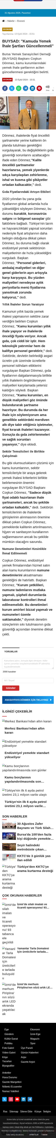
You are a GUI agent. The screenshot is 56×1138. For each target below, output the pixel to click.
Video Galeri (9, 1052)
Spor (32, 1043)
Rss (5, 1111)
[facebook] (5, 88)
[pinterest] (39, 88)
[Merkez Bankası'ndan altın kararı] (28, 721)
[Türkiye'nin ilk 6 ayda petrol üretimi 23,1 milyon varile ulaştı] (28, 792)
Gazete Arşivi (28, 1062)
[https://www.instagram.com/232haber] (11, 1099)
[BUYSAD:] (28, 113)
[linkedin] (32, 88)
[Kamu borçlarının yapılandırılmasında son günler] (28, 768)
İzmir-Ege (35, 1034)
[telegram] (25, 88)
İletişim (47, 1111)
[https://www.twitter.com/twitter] (4, 1099)
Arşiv (23, 1057)
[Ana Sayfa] (3, 21)
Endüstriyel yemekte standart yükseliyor (27, 755)
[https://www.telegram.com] (30, 1099)
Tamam (44, 1135)
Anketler (6, 1072)
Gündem (9, 1034)
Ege (6, 1029)
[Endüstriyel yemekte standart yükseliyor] (28, 743)
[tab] (10, 652)
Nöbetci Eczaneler (12, 1086)
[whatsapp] (18, 88)
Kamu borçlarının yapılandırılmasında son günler (23, 780)
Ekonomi (21, 21)
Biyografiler (8, 1065)
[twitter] (11, 88)
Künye (37, 1111)
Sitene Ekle (26, 1111)
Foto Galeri (8, 1048)
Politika (8, 1043)
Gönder (11, 688)
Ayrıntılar (33, 1135)
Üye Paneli (27, 1048)
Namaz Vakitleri (10, 1091)
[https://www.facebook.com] (17, 1099)
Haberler (10, 21)
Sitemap (13, 1111)
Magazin (34, 1038)
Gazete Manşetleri (12, 1082)
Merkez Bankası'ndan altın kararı (25, 730)
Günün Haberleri (30, 1052)
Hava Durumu (9, 1077)
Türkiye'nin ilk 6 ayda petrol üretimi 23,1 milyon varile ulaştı (26, 804)
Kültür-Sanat (11, 1038)
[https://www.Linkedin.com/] (23, 1099)
